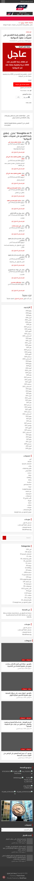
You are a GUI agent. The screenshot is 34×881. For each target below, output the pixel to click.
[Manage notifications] (3, 877)
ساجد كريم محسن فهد (14, 188)
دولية (29, 475)
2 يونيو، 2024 (28, 40)
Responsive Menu (3, 1)
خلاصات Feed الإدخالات (24, 525)
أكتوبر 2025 (28, 331)
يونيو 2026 (28, 313)
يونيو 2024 (28, 363)
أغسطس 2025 (26, 336)
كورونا (29, 500)
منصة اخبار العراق (12, 873)
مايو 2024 (28, 366)
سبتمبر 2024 (27, 356)
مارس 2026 (28, 320)
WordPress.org (26, 529)
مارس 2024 (28, 370)
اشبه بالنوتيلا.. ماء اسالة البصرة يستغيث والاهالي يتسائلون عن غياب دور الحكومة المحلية (17, 724)
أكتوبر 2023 (28, 382)
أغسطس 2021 (27, 432)
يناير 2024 (28, 375)
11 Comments (13, 40)
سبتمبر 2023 (27, 384)
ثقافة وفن (28, 470)
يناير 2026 (28, 324)
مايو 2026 (28, 315)
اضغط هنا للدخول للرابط (22, 84)
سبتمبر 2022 (27, 411)
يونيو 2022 (28, 416)
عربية (29, 486)
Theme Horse (20, 875)
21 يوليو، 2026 (22, 843)
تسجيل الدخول (27, 522)
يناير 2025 (28, 347)
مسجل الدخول (19, 298)
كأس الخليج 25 (27, 498)
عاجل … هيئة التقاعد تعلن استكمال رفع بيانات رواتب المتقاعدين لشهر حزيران (17, 116)
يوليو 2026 (28, 310)
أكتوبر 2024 (28, 354)
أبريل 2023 (28, 395)
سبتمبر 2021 (27, 430)
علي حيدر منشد (16, 226)
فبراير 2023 (28, 400)
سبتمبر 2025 (27, 333)
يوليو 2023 (28, 388)
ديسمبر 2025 (27, 327)
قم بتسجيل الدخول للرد (17, 152)
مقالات (29, 505)
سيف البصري (21, 40)
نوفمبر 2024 (27, 352)
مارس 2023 (28, 398)
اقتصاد (29, 461)
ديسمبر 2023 (27, 377)
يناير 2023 (28, 402)
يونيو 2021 (28, 437)
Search (4, 538)
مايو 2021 (28, 439)
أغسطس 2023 (26, 386)
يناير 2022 (28, 421)
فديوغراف (28, 493)
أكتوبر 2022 (28, 409)
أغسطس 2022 (26, 414)
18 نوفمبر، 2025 (27, 697)
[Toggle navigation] (30, 19)
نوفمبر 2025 (27, 329)
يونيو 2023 (28, 391)
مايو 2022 (28, 418)
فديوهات (27, 641)
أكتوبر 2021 (28, 428)
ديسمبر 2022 (27, 405)
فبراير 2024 (28, 372)
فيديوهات (28, 496)
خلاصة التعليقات (26, 527)
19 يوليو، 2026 (22, 861)
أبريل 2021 (28, 441)
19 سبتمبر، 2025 (27, 728)
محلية (29, 503)
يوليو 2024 (28, 361)
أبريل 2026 (28, 317)
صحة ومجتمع (27, 484)
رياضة (29, 480)
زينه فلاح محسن (16, 282)
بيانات (29, 466)
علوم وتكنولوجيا (26, 489)
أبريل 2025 (28, 340)
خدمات (29, 473)
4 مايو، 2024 (28, 757)
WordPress (23, 878)
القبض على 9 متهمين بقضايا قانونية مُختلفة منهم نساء (16, 124)
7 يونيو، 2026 (28, 668)
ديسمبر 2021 (27, 423)
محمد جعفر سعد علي (14, 142)
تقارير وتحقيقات (26, 468)
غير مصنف (28, 32)
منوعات (29, 507)
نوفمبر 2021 (28, 425)
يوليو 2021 (28, 434)
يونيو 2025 (28, 338)
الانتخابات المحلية (26, 463)
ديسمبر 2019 (27, 444)
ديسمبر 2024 (27, 350)
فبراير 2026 (28, 322)
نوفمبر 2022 (27, 407)
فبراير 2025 (28, 345)
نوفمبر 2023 (27, 379)
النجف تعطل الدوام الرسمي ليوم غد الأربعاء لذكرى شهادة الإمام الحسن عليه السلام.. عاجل (14, 848)
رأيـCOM (29, 477)
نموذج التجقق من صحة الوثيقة (22, 512)
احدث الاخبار (27, 835)
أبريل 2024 (28, 368)
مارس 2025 (28, 343)
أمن (30, 459)
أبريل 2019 (28, 446)
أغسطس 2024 (26, 359)
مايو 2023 (28, 393)
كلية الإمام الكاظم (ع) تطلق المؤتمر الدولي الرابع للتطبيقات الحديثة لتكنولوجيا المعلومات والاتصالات (14, 857)
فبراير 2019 (28, 448)
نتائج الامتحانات (27, 509)
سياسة (29, 482)
